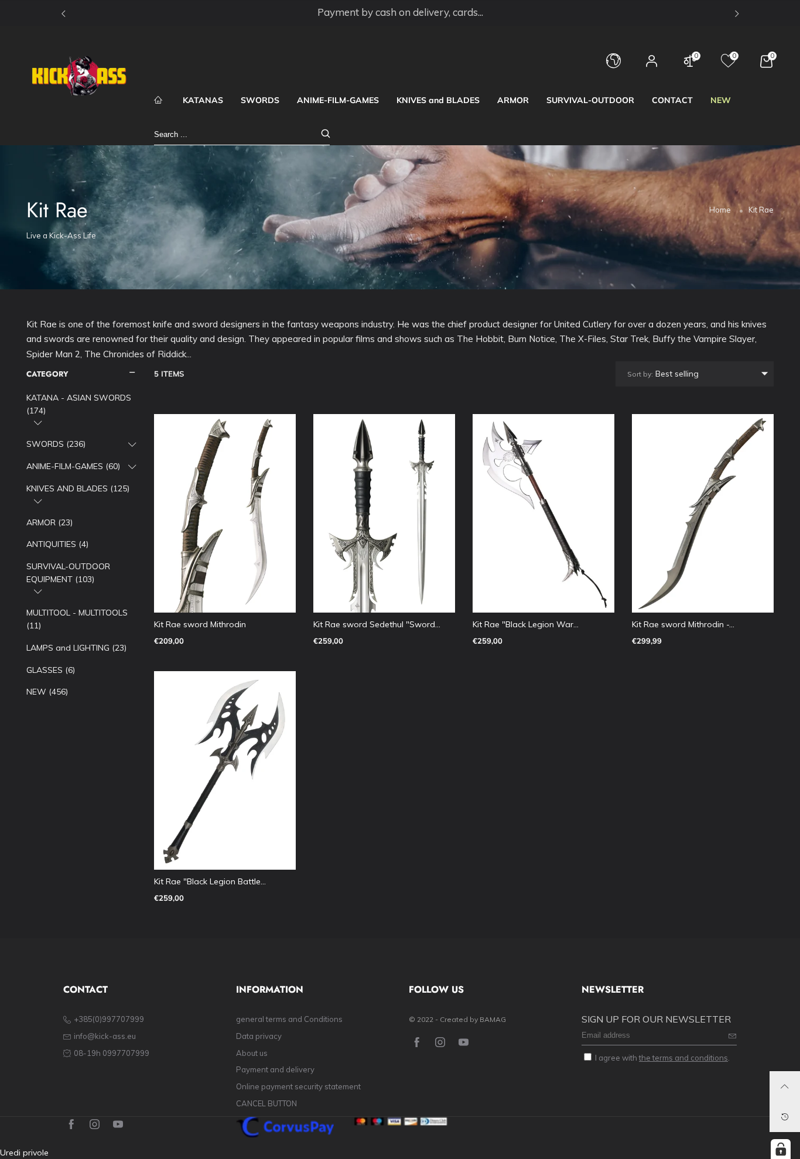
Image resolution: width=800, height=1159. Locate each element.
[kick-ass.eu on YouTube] (463, 1043)
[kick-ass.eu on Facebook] (417, 1043)
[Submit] (326, 134)
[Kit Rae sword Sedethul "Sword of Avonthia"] (384, 513)
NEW (720, 100)
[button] (733, 1035)
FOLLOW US (436, 989)
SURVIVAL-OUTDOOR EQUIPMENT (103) (68, 572)
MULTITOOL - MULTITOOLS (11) (77, 619)
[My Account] (652, 66)
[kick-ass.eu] (79, 76)
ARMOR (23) (49, 522)
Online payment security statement (298, 1086)
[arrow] (38, 423)
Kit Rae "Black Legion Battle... (210, 881)
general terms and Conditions (289, 1019)
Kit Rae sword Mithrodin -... (683, 624)
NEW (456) (47, 691)
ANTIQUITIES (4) (57, 544)
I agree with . (662, 1057)
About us (252, 1053)
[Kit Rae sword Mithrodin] (225, 513)
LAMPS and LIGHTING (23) (76, 647)
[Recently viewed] (785, 1117)
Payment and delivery (275, 1069)
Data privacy (259, 1036)
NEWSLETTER (613, 989)
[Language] (613, 66)
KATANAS (203, 100)
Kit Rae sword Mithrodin (200, 624)
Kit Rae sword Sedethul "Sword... (376, 624)
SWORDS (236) (56, 444)
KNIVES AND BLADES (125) (77, 488)
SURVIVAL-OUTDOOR (590, 100)
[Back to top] (785, 1086)
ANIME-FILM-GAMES (338, 100)
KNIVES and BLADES (438, 100)
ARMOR (513, 100)
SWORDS (260, 100)
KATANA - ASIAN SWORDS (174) (78, 404)
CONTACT (672, 100)
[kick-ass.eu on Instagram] (440, 1043)
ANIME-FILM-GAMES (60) (73, 466)
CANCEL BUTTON (266, 1103)
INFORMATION (269, 989)
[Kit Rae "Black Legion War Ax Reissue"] (543, 513)
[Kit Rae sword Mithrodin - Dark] (703, 513)
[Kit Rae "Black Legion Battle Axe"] (225, 770)
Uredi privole (24, 1152)
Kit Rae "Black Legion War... (526, 624)
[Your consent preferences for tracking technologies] (781, 1149)
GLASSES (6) (50, 670)
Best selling (663, 373)
